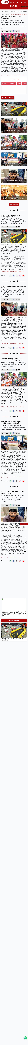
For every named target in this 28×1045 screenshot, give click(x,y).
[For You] (14, 2)
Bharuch (4, 83)
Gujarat (6, 11)
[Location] (21, 2)
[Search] (25, 2)
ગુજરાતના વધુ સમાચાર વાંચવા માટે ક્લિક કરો (12, 75)
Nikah (19, 83)
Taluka (11, 11)
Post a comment (14, 204)
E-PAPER (6, 2)
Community (12, 83)
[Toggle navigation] (3, 7)
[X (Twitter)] (16, 31)
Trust (24, 83)
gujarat (7, 14)
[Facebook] (13, 31)
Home (2, 14)
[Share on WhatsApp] (25, 1038)
